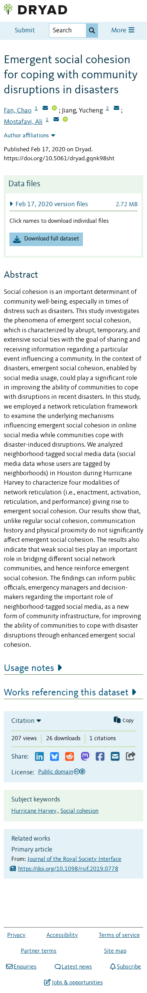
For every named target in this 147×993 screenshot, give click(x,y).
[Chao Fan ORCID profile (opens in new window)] (54, 108)
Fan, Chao (18, 110)
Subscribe (129, 967)
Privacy (16, 935)
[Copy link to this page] (131, 757)
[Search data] (92, 30)
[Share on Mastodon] (85, 756)
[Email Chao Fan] (45, 108)
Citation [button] (23, 721)
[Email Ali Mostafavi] (56, 120)
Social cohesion (79, 811)
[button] (73, 204)
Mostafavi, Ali (23, 122)
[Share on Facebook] (100, 756)
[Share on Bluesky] (54, 756)
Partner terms (39, 951)
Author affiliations (26, 136)
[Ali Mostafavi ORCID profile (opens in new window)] (65, 120)
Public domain (55, 772)
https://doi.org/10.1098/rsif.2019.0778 (68, 869)
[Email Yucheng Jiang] (116, 108)
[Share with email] (115, 756)
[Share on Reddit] (69, 756)
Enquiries (25, 967)
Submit (25, 30)
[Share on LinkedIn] (39, 756)
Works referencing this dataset (66, 693)
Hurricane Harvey (34, 811)
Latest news (76, 967)
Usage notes (29, 668)
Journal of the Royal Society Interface (74, 859)
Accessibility (62, 935)
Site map (115, 951)
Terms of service (119, 935)
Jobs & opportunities (77, 983)
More (119, 30)
